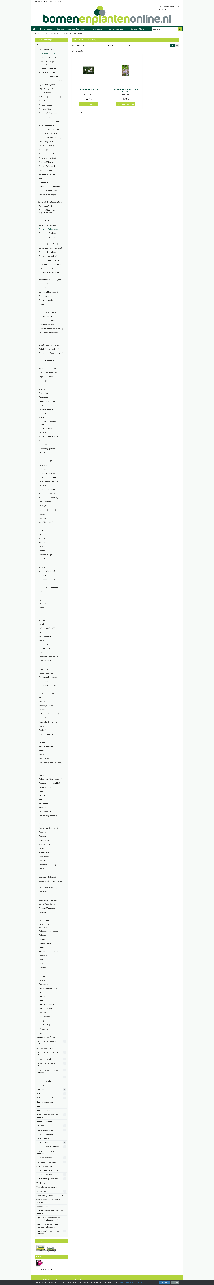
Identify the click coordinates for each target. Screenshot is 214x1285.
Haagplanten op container (46, 1102)
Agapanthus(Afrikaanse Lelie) (50, 80)
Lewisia (42, 591)
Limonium (42, 604)
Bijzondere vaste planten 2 (47, 53)
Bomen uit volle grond (45, 1077)
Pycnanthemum (45, 812)
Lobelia (42, 616)
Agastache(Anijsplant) (47, 84)
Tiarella (42, 980)
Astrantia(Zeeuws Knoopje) (49, 186)
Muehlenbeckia (45, 661)
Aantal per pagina (117, 45)
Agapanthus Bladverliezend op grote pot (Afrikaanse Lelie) (48, 1225)
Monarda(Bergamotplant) (49, 657)
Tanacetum (43, 955)
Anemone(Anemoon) (47, 117)
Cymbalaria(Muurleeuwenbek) (51, 329)
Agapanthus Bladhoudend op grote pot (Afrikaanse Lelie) (48, 1218)
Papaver (42, 710)
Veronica (42, 1012)
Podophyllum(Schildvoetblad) (50, 779)
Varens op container (44, 1174)
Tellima (42, 964)
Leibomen (40, 1126)
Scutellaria (43, 892)
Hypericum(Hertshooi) (47, 510)
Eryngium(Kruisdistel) (47, 385)
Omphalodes (44, 681)
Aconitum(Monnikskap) (48, 72)
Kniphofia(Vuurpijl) (46, 555)
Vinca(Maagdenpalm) (47, 1021)
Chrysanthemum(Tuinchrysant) (50, 280)
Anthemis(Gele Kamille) (48, 133)
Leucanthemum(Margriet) (48, 587)
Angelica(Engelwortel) (47, 125)
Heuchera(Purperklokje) (48, 493)
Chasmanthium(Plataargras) (50, 264)
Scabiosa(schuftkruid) (47, 877)
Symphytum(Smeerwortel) (49, 951)
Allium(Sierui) (44, 101)
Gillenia (42, 453)
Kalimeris (42, 546)
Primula (42, 795)
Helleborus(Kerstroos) (47, 473)
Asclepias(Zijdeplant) (47, 174)
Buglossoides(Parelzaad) (48, 217)
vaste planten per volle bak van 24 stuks (49, 1201)
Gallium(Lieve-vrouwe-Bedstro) (48, 422)
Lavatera (42, 575)
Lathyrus (42, 567)
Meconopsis (43, 644)
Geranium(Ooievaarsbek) (48, 436)
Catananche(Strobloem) (48, 233)
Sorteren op (76, 45)
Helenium (42, 457)
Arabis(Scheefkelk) (46, 146)
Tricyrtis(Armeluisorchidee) (49, 988)
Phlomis (42, 742)
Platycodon (43, 775)
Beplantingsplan (95, 29)
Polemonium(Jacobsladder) (49, 783)
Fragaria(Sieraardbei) (47, 409)
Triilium (41, 992)
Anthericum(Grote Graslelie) (50, 137)
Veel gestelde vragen (76, 29)
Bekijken (161, 9)
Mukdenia (42, 665)
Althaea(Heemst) (45, 105)
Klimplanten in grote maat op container (47, 1232)
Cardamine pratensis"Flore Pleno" (126, 90)
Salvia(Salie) (44, 852)
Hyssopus (43, 518)
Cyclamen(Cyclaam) (47, 324)
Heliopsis (42, 469)
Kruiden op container (44, 1134)
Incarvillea (43, 526)
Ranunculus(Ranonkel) (48, 816)
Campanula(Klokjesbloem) (49, 225)
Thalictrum (43, 972)
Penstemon (43, 726)
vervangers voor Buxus (45, 1037)
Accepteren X (164, 1282)
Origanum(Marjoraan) (47, 693)
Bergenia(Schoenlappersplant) (50, 202)
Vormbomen (41, 1183)
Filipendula (43, 405)
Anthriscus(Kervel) (46, 142)
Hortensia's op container (46, 1121)
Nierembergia (44, 669)
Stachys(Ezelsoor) (46, 943)
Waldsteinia (43, 1029)
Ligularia (42, 599)
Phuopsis (42, 750)
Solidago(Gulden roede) (48, 931)
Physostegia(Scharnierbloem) (50, 763)
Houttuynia (43, 506)
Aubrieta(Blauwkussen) (48, 190)
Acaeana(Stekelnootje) (48, 57)
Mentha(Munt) (44, 648)
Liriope (41, 608)
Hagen (39, 1106)
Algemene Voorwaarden (117, 29)
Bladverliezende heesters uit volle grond (47, 1064)
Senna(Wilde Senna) (47, 904)
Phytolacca (43, 771)
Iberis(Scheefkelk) (46, 522)
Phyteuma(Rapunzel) (47, 767)
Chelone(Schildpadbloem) (49, 268)
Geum (41, 440)
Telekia (42, 959)
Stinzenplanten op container (47, 1170)
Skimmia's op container (45, 1166)
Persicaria (43, 730)
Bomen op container (44, 1081)
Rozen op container (44, 1158)
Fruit (38, 1094)
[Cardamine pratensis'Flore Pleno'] (125, 70)
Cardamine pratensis (88, 89)
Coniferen (40, 1089)
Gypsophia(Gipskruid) (47, 449)
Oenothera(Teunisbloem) (49, 677)
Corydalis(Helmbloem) (47, 296)
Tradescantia (44, 984)
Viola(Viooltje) (44, 1025)
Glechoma (43, 444)
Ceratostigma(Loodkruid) (48, 256)
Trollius (42, 996)
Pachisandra (44, 697)
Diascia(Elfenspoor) (46, 341)
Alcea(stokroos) (45, 93)
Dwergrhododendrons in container (46, 1152)
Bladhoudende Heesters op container (47, 1042)
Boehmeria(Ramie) (46, 206)
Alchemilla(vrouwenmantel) (50, 97)
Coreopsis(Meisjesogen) (48, 292)
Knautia (42, 550)
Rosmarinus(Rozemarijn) (48, 828)
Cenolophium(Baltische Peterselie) (48, 238)
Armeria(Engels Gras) (47, 158)
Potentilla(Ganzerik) (46, 787)
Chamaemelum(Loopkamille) (50, 260)
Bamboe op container (44, 1059)
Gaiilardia (42, 417)
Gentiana (42, 432)
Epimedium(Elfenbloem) (48, 373)
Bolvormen (40, 1085)
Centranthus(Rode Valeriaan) (50, 248)
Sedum (41, 896)
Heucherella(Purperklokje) (49, 497)
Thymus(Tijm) (44, 976)
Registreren (49, 2)
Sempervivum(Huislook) (48, 900)
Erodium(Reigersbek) (47, 381)
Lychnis (42, 624)
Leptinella (43, 583)
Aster (41, 178)
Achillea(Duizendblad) (47, 68)
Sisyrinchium (44, 920)
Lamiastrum (43, 559)
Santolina (42, 860)
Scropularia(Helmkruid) (48, 888)
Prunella (42, 799)
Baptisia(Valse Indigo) (47, 195)
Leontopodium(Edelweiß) (48, 579)
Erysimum (42, 389)
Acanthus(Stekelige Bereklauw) (46, 62)
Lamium (42, 563)
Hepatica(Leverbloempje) (48, 481)
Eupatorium (43, 397)
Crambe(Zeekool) (46, 308)
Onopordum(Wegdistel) (48, 685)
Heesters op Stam (43, 1110)
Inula (41, 530)
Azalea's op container (45, 1048)
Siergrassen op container (46, 1162)
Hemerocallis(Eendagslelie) (50, 477)
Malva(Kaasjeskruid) (47, 636)
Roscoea (42, 836)
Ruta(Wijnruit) (44, 844)
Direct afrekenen (172, 9)
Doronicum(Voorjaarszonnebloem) (51, 360)
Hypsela (42, 514)
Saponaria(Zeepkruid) (47, 865)
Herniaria (42, 485)
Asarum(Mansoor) (46, 170)
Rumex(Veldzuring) (46, 840)
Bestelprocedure (47, 29)
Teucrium (42, 968)
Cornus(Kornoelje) (46, 300)
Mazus (41, 640)
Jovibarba (42, 542)
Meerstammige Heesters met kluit (49, 1195)
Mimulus (42, 652)
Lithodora (42, 612)
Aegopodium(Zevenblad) (48, 76)
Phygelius (42, 754)
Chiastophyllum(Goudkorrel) (50, 272)
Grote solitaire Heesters (45, 1098)
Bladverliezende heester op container (47, 1071)
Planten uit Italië (42, 1138)
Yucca (41, 1033)
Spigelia (42, 939)
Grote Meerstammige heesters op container (49, 1212)
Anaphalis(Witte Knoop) (48, 113)
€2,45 (89, 98)
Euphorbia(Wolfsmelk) (47, 401)
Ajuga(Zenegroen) (46, 89)
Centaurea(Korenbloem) (48, 244)
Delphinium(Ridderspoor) (48, 333)
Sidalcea (42, 912)
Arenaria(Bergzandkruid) (48, 154)
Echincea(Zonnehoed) (47, 364)
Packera (42, 701)
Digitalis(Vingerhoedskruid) (49, 349)
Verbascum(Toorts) (46, 1004)
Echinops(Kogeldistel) (47, 368)
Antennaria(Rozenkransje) (49, 129)
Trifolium (42, 1000)
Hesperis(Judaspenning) (48, 489)
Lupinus (42, 620)
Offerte (141, 29)
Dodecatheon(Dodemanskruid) (51, 353)
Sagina (41, 848)
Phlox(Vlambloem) (46, 746)
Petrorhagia (43, 738)
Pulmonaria (43, 803)
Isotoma (42, 538)
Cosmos (42, 304)
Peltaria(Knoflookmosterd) (49, 722)
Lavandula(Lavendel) (47, 571)
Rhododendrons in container (47, 1147)
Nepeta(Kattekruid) (46, 673)
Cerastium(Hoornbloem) (48, 252)
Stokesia (42, 947)
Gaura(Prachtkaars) (46, 428)
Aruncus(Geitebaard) (47, 166)
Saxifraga (42, 873)
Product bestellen (89, 104)
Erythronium (43, 393)
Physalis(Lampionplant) (48, 759)
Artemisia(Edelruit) (46, 162)
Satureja (42, 869)
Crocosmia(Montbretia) (48, 312)
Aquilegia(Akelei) (45, 150)
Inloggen (39, 2)
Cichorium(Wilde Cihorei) (49, 284)
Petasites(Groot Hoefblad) (49, 734)
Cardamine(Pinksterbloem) (49, 229)
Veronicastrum (44, 1017)
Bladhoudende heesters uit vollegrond (47, 1053)
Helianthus (43, 465)
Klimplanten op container (46, 1130)
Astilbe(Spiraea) (45, 182)
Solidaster (43, 935)
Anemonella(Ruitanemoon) (49, 121)
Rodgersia (43, 824)
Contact (134, 29)
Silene (41, 916)
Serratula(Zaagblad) (47, 908)
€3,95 (126, 98)
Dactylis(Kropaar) (45, 316)
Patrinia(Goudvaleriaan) (48, 718)
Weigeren (175, 1282)
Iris (40, 534)
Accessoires (41, 1191)
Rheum (41, 820)
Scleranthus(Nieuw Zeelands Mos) (50, 882)
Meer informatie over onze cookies (131, 1282)
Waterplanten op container (47, 1187)
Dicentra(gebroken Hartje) (49, 345)
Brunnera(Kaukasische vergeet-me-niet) (48, 211)
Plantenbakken (42, 1142)
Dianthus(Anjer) (45, 337)
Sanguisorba (44, 856)
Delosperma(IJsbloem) (47, 320)
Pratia (41, 791)
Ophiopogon (44, 689)
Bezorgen (60, 29)
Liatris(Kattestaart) (46, 595)
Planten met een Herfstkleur (47, 49)
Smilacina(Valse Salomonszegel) (45, 925)
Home (38, 45)
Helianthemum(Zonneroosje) (50, 461)
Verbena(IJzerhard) (46, 1008)
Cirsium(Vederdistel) (47, 288)
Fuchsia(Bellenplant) (47, 413)
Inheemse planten (43, 1206)
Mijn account (59, 2)
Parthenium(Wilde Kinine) (49, 714)
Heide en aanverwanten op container (47, 1116)
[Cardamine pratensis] (88, 70)
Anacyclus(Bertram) (46, 109)
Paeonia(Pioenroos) (46, 705)
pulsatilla (42, 807)
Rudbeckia (43, 832)
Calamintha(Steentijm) (47, 221)
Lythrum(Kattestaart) (47, 632)
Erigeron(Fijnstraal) (46, 377)
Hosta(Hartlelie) (45, 502)
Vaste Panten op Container (47, 1179)
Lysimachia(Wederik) (47, 628)
